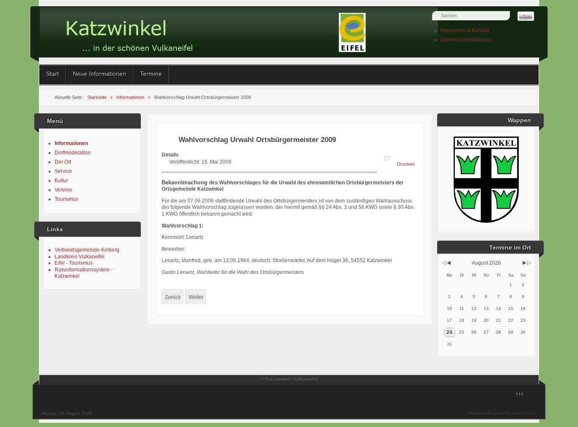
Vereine (63, 190)
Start (52, 73)
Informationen (71, 143)
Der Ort (63, 162)
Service (63, 171)
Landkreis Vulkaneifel (80, 257)
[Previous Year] (443, 262)
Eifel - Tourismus (74, 263)
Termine (151, 73)
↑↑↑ (519, 394)
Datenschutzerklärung (465, 40)
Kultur (61, 180)
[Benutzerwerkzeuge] (387, 158)
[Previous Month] (449, 262)
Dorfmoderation (73, 153)
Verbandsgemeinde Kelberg (87, 250)
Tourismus (66, 199)
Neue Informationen (99, 73)
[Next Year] (528, 262)
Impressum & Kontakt (464, 30)
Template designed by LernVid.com (502, 413)
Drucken (406, 164)
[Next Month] (524, 262)
